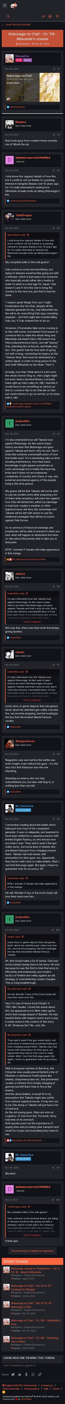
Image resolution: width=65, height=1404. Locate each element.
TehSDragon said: (17, 1206)
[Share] (54, 69)
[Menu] (5, 5)
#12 (58, 1199)
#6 (58, 586)
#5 (58, 433)
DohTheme (26, 1399)
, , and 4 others (29, 405)
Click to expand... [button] (32, 621)
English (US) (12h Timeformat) (21, 1385)
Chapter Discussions (34, 1275)
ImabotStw (22, 421)
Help (46, 1388)
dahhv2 (20, 573)
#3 (58, 170)
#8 (58, 754)
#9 (58, 819)
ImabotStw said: (15, 593)
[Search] (8, 16)
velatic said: (13, 936)
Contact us (47, 1385)
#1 (59, 69)
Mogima (20, 122)
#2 (58, 134)
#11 (58, 1167)
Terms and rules (11, 1388)
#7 (58, 664)
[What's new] (57, 16)
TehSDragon (23, 215)
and (23, 200)
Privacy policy (31, 1388)
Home (56, 1388)
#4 (58, 228)
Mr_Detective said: (17, 988)
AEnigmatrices (25, 741)
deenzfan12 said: (16, 234)
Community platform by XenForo (30, 1396)
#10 (58, 930)
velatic (19, 652)
